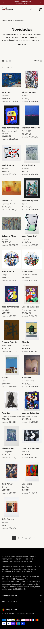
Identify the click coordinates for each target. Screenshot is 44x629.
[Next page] (34, 538)
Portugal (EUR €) (11, 610)
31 (30, 538)
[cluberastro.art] (7, 9)
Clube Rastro (7, 21)
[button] (3, 60)
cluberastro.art (14, 613)
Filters (36, 61)
